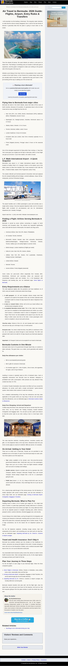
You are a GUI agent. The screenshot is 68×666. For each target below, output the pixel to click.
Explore (26, 2)
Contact (54, 2)
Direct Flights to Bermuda (11, 570)
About (28, 660)
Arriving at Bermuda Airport (11, 574)
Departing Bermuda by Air (11, 578)
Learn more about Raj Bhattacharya (13, 612)
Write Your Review (22, 647)
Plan (45, 2)
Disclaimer (44, 660)
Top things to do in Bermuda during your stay (18, 628)
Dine (35, 2)
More (49, 2)
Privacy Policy (35, 660)
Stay (31, 2)
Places (40, 2)
